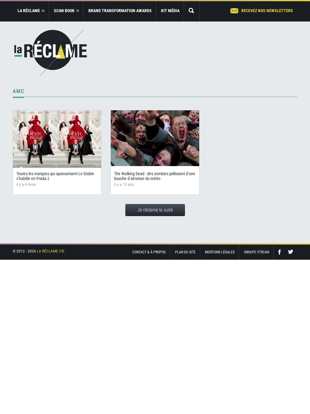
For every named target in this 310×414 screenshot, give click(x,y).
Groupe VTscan (256, 252)
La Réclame (50, 52)
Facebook (281, 252)
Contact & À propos (149, 252)
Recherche (191, 11)
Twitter (290, 252)
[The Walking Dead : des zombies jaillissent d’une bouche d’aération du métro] (155, 138)
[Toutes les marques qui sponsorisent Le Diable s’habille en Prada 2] (57, 139)
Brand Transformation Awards (120, 10)
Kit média (170, 10)
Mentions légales (220, 252)
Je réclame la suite (155, 210)
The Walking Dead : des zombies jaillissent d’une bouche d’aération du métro (154, 176)
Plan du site (185, 252)
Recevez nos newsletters (267, 10)
